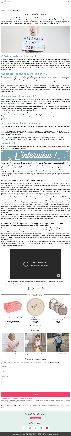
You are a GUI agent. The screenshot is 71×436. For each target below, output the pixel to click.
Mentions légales (41, 434)
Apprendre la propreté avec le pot (35, 354)
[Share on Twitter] (33, 288)
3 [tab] (37, 325)
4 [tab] (40, 325)
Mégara (23, 434)
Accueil (3, 10)
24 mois (8, 10)
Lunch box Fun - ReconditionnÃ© (12, 318)
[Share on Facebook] (28, 288)
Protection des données (52, 434)
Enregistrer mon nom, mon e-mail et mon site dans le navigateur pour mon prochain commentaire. (32, 362)
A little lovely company (15, 284)
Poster (35, 394)
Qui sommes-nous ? (31, 434)
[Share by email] (38, 288)
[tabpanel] (12, 310)
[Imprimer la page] (43, 288)
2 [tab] (34, 325)
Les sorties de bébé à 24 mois (58, 354)
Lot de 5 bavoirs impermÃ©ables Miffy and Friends (58, 318)
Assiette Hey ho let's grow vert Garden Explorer (35, 318)
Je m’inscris (35, 418)
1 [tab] (30, 325)
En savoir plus (31, 403)
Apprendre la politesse (13, 354)
